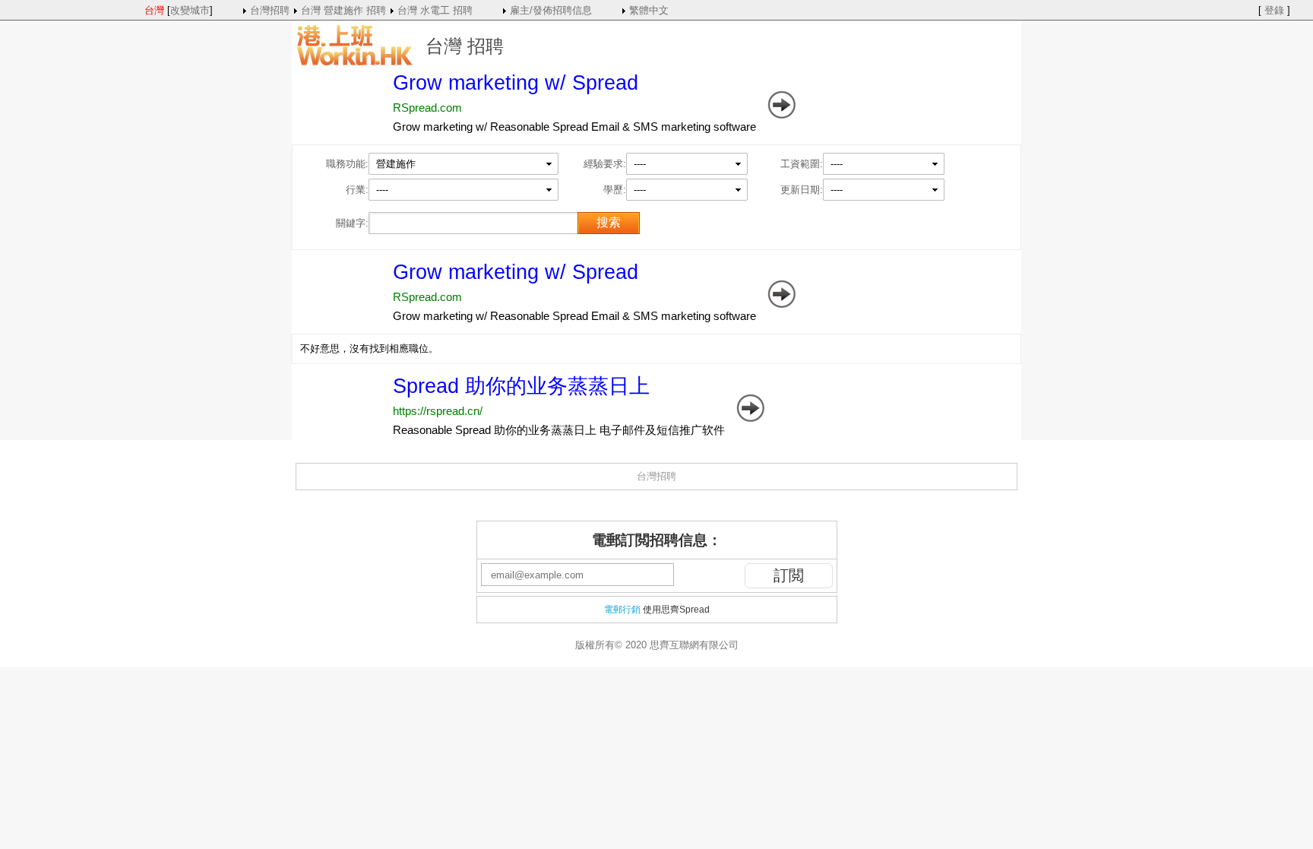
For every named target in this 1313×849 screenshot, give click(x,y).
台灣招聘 (269, 10)
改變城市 (190, 10)
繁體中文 (649, 10)
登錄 (1274, 10)
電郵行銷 (622, 609)
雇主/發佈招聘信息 (551, 10)
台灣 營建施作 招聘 (343, 10)
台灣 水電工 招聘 (435, 10)
